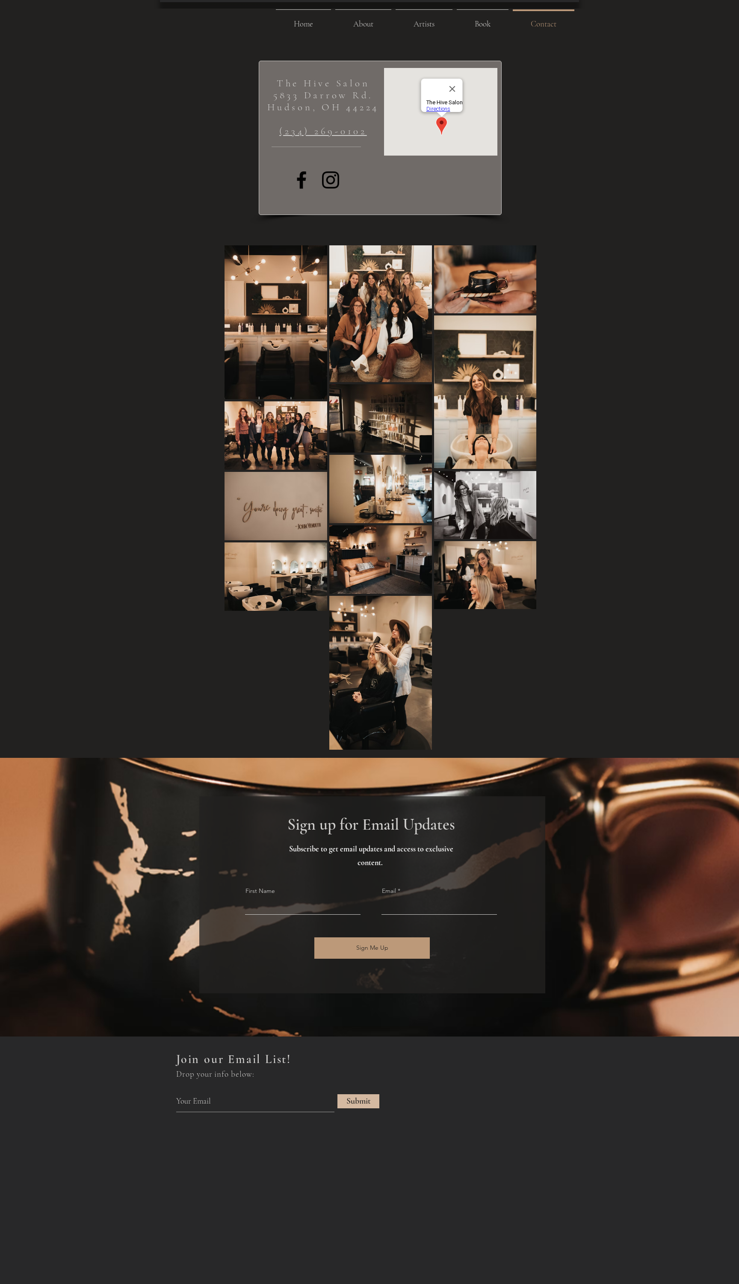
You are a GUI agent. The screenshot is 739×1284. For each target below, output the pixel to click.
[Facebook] (301, 179)
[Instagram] (330, 179)
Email (389, 891)
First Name (260, 891)
